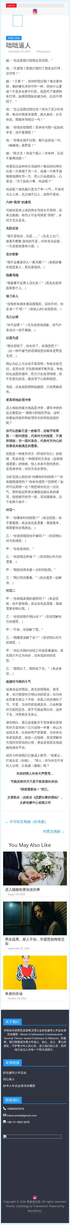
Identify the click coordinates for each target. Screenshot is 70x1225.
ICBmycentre (43, 51)
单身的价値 (14, 993)
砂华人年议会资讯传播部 (19, 1086)
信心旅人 (9, 1079)
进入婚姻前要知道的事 (22, 889)
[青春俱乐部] (8, 20)
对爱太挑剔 (54, 831)
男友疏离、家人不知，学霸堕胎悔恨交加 (35, 941)
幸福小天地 (14, 38)
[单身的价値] (35, 958)
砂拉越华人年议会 (14, 1072)
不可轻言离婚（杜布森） (26, 821)
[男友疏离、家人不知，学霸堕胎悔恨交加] (35, 904)
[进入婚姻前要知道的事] (35, 854)
